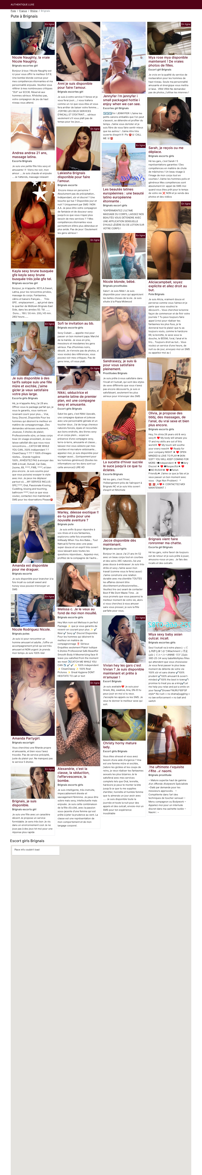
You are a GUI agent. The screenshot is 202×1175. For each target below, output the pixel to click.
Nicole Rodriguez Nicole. (31, 629)
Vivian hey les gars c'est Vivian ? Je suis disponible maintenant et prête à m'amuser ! (123, 671)
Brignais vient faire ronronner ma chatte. (165, 541)
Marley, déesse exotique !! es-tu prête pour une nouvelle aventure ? (78, 516)
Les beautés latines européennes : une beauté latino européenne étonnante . (123, 195)
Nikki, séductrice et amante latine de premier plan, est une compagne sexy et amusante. (77, 398)
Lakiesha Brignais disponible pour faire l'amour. (74, 177)
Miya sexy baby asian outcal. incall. (165, 636)
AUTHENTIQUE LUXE (22, 4)
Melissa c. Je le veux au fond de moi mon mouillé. (77, 611)
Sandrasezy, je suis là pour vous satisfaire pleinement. (120, 365)
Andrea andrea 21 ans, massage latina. (29, 155)
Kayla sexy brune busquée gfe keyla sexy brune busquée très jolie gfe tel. (32, 275)
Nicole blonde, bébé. (119, 282)
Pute (13, 10)
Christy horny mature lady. (120, 745)
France (23, 10)
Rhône (34, 10)
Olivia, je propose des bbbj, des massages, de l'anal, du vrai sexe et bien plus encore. (169, 419)
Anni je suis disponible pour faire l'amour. (75, 85)
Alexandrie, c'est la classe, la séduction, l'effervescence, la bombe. (73, 775)
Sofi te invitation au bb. (76, 323)
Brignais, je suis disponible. (24, 803)
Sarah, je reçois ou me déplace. (166, 150)
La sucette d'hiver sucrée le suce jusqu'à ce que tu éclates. (123, 466)
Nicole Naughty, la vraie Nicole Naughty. (31, 59)
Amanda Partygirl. (26, 738)
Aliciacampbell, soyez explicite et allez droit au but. (168, 286)
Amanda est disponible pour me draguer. (30, 567)
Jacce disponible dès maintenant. (119, 542)
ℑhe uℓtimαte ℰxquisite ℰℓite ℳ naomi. (166, 769)
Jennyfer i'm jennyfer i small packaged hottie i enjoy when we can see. (122, 100)
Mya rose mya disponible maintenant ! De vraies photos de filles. (168, 61)
